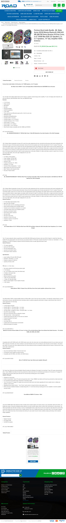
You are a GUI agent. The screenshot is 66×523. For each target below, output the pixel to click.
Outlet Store (4, 492)
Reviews (27, 80)
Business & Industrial (10, 10)
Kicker (24, 488)
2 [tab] (15, 67)
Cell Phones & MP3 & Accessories (29, 16)
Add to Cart (33, 461)
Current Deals (32, 19)
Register (63, 1)
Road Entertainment (9, 520)
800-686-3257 (29, 4)
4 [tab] (18, 67)
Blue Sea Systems (27, 495)
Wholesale (3, 514)
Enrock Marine (26, 491)
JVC (23, 486)
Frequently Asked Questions (50, 485)
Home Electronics (5, 488)
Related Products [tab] (6, 432)
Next (31, 64)
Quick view (33, 443)
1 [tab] (13, 67)
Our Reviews (4, 508)
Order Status (53, 1)
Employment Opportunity (7, 513)
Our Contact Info (5, 509)
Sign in (59, 1)
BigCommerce (23, 520)
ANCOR (24, 494)
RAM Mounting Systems (28, 497)
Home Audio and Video (26, 13)
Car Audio (58, 10)
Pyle (24, 485)
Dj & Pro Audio (4, 489)
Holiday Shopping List (44, 19)
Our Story (3, 506)
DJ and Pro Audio (38, 13)
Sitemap (46, 494)
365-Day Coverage (48, 492)
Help (48, 1)
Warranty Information (18, 80)
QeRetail (39, 520)
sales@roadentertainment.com (31, 514)
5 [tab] (19, 67)
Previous (1, 64)
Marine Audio (36, 10)
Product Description (7, 80)
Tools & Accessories (21, 19)
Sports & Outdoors (5, 491)
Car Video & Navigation (12, 13)
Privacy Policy (47, 491)
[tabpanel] (6, 63)
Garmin (24, 492)
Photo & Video (44, 16)
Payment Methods (48, 486)
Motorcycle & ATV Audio (48, 10)
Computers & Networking (24, 10)
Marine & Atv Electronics (6, 485)
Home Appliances (53, 16)
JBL (23, 489)
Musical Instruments (13, 16)
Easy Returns (47, 488)
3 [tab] (16, 67)
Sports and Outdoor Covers (51, 13)
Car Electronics (4, 486)
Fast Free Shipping (48, 489)
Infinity (24, 498)
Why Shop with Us (5, 511)
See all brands (25, 500)
